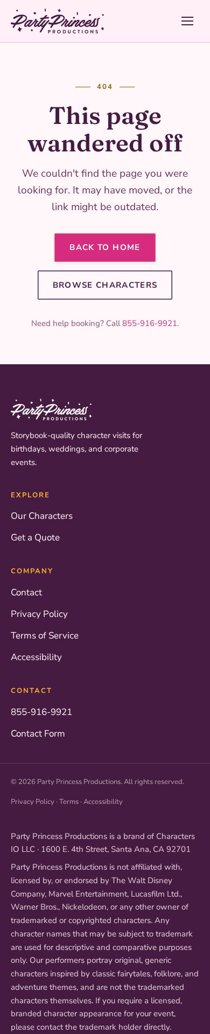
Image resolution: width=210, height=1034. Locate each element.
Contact (26, 592)
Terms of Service (45, 635)
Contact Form (38, 733)
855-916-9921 (149, 323)
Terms (69, 802)
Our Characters (42, 516)
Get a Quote (35, 537)
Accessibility (36, 657)
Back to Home (104, 247)
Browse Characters (105, 285)
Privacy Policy (39, 614)
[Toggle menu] (187, 21)
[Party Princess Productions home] (57, 21)
